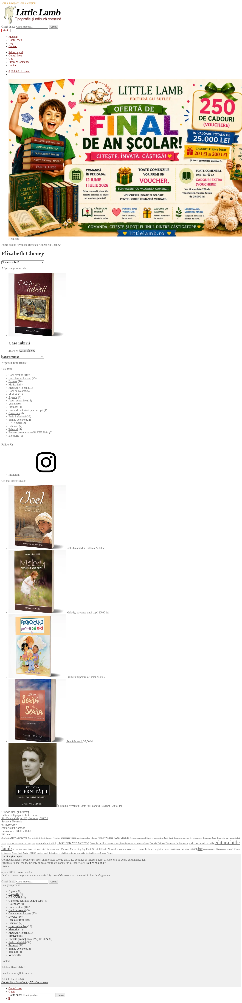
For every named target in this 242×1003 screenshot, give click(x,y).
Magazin (13, 36)
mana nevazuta (209, 849)
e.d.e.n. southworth (201, 843)
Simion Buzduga (93, 853)
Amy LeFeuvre (18, 837)
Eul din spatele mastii (52, 849)
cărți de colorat (141, 843)
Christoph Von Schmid (73, 843)
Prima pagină (16, 52)
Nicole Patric (17, 853)
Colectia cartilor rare (20, 378)
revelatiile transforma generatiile (72, 853)
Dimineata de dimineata (176, 843)
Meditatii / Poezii (18, 387)
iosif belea (185, 849)
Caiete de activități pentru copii (26, 410)
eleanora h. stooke (35, 849)
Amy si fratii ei (34, 838)
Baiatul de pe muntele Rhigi (156, 838)
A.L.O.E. (5, 838)
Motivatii (14, 384)
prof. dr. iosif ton (51, 853)
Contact (13, 46)
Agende (13, 397)
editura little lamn (20, 849)
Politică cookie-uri (96, 862)
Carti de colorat (17, 390)
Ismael (193, 849)
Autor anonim (121, 837)
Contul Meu (15, 39)
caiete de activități (46, 843)
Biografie (14, 435)
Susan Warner (106, 853)
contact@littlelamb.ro (13, 827)
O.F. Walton (29, 852)
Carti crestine (16, 374)
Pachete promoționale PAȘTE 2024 (28, 432)
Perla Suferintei (17, 416)
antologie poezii (69, 838)
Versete (13, 403)
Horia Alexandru (109, 849)
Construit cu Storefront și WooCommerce (24, 982)
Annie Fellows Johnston (50, 838)
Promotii (13, 406)
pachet (40, 853)
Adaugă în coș (27, 350)
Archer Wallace (105, 837)
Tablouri (13, 429)
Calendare (14, 413)
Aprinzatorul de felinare (87, 838)
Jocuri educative (18, 400)
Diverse (13, 381)
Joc (200, 849)
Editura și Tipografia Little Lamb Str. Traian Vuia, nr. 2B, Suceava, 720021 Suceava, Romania (24, 818)
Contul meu (15, 988)
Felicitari (13, 426)
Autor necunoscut (137, 838)
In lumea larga (152, 849)
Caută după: (8, 26)
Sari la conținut (27, 2)
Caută (53, 26)
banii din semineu (14, 843)
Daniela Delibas (157, 843)
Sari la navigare (10, 2)
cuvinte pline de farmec (122, 843)
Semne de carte (17, 419)
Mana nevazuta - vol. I (225, 849)
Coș (11, 43)
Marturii (13, 394)
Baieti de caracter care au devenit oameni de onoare (190, 838)
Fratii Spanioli (93, 849)
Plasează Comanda (19, 61)
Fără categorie (16, 919)
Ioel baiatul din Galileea (170, 849)
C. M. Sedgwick (28, 843)
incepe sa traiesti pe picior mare (131, 849)
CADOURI (15, 422)
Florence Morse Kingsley (73, 849)
